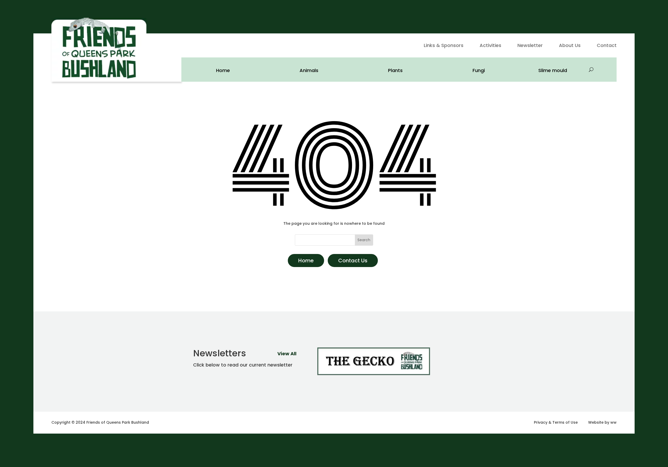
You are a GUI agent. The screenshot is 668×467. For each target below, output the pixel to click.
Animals (309, 70)
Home (223, 70)
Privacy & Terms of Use (556, 422)
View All (286, 353)
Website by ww (602, 422)
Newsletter (530, 46)
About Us (570, 46)
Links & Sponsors (443, 46)
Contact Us (352, 260)
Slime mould (552, 70)
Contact (607, 46)
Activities (490, 46)
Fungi (479, 70)
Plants (395, 70)
